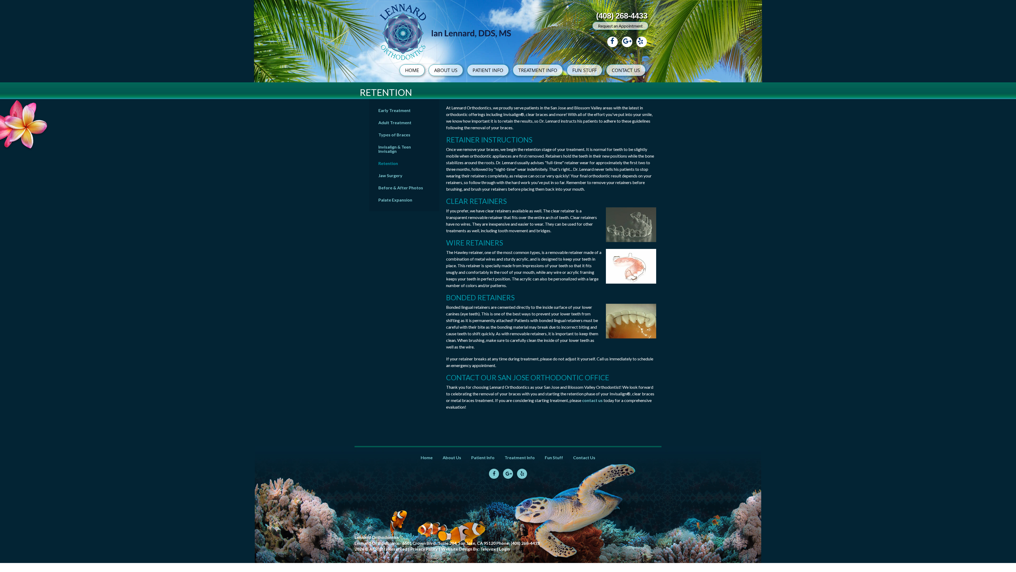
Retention (388, 163)
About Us (452, 457)
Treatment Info (520, 457)
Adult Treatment (394, 122)
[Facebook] (612, 42)
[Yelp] (641, 42)
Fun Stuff (554, 457)
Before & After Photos (400, 187)
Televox (488, 548)
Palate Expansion (395, 199)
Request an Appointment (620, 25)
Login (504, 548)
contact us (593, 400)
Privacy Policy (424, 548)
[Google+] (627, 42)
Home (427, 457)
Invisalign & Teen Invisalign (394, 149)
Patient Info (483, 457)
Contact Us (584, 457)
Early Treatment (394, 110)
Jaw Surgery (390, 175)
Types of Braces (394, 134)
